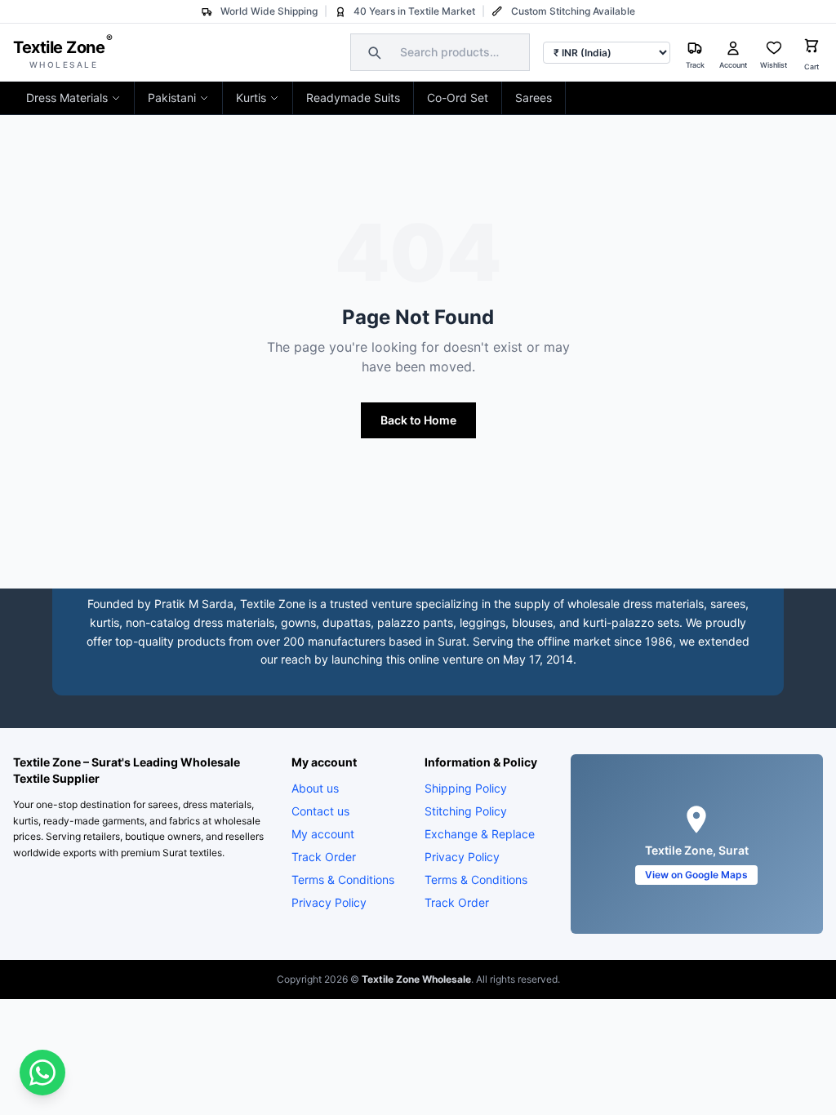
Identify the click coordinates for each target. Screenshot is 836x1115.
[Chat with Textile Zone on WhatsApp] (42, 1072)
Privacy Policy (329, 902)
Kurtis (251, 97)
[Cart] (811, 47)
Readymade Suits (353, 97)
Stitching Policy (466, 811)
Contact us (320, 811)
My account (322, 834)
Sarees (533, 97)
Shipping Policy (466, 788)
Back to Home (418, 420)
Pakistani (172, 97)
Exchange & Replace (480, 834)
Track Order (323, 857)
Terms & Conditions (342, 879)
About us (315, 788)
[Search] (372, 52)
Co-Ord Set (457, 97)
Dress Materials (67, 97)
